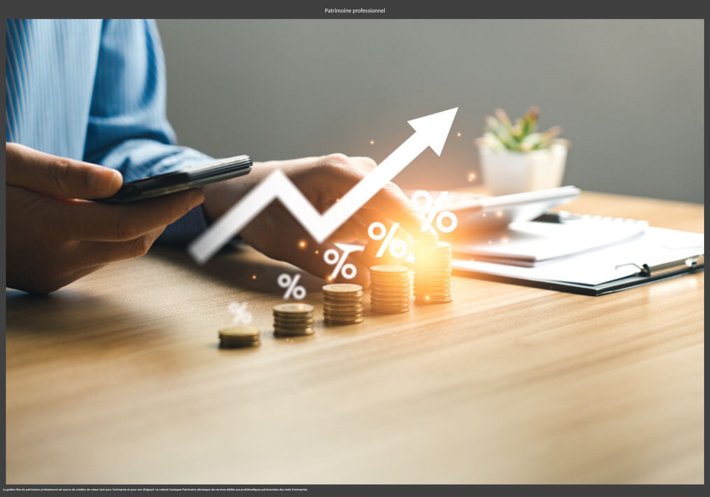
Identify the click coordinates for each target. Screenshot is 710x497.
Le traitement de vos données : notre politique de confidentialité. (43, 477)
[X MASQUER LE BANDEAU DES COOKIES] (115, 447)
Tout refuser (59, 487)
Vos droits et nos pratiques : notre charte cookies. (34, 474)
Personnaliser (95, 487)
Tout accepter (23, 487)
